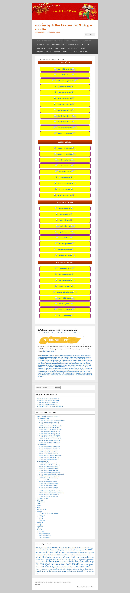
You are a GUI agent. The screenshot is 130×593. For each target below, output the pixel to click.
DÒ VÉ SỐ (57, 52)
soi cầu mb (61, 569)
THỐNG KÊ (40, 52)
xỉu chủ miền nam (65, 208)
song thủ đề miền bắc (65, 104)
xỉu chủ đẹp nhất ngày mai (55, 368)
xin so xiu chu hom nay (76, 365)
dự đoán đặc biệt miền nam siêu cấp (48, 485)
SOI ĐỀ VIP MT (81, 359)
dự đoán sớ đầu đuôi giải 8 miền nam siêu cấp (51, 491)
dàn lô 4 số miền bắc (65, 134)
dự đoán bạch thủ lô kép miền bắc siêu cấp (48, 400)
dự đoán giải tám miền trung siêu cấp (48, 468)
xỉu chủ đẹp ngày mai (43, 368)
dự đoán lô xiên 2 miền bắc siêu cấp (48, 450)
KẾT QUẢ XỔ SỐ (72, 48)
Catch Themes (91, 587)
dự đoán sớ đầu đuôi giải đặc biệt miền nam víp (51, 493)
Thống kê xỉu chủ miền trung (65, 362)
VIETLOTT (83, 48)
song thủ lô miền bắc (65, 75)
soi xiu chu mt (66, 360)
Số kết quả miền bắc (44, 533)
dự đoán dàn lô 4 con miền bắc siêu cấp (47, 402)
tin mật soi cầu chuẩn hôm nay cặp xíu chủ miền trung (68, 363)
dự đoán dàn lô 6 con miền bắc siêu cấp (49, 446)
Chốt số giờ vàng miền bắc (42, 548)
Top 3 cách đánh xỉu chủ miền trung (61, 365)
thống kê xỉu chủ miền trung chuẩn (46, 363)
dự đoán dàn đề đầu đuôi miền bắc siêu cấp (48, 398)
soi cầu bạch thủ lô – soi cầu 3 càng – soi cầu (63, 27)
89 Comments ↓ (77, 333)
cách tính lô (39, 550)
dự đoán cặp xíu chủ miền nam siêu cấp (49, 483)
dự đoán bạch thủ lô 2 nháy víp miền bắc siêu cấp (50, 406)
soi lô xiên (50, 571)
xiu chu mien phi (52, 371)
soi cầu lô (74, 567)
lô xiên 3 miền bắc (65, 166)
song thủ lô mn (65, 238)
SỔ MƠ (65, 52)
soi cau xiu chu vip (47, 357)
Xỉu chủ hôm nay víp (76, 368)
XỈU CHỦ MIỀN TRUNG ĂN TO (54, 373)
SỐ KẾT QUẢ (83, 52)
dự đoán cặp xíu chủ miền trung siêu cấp (49, 465)
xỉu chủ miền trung (65, 269)
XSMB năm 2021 (62, 571)
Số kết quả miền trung (44, 535)
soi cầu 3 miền (51, 561)
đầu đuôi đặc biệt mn (65, 250)
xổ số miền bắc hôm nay (82, 571)
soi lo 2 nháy (42, 571)
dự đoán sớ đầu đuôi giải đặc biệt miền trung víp (51, 474)
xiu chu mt (69, 374)
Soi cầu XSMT (85, 357)
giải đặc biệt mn (65, 214)
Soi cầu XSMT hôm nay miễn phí (57, 359)
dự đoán (43, 552)
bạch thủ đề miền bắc (65, 98)
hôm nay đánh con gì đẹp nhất (76, 556)
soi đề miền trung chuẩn (71, 359)
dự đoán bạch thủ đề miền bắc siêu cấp (47, 404)
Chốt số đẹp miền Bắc (73, 548)
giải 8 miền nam (65, 220)
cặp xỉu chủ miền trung (65, 292)
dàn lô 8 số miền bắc (65, 154)
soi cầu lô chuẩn (83, 566)
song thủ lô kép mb (65, 92)
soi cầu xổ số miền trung (76, 357)
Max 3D (41, 517)
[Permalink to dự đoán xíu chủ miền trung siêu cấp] (61, 344)
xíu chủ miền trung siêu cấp (59, 374)
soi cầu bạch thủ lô (46, 564)
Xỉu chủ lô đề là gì (73, 370)
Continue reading (49, 351)
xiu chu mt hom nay (77, 374)
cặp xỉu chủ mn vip (65, 232)
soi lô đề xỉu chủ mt (54, 360)
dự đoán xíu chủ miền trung (73, 355)
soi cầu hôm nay (45, 566)
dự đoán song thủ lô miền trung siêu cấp (49, 476)
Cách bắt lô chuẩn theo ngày (86, 548)
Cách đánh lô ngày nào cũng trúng (53, 550)
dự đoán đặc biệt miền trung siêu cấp (48, 466)
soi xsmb (55, 571)
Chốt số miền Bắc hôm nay (58, 548)
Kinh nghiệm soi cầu (73, 44)
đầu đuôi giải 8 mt (65, 304)
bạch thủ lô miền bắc (65, 69)
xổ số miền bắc (71, 571)
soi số (61, 360)
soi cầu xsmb (70, 568)
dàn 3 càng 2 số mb (65, 183)
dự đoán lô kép (53, 552)
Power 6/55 (42, 520)
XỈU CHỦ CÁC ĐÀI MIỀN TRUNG (57, 367)
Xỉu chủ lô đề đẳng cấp (51, 370)
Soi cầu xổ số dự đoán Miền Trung (60, 357)
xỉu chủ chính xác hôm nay (72, 367)
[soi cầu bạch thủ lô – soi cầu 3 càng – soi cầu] (65, 20)
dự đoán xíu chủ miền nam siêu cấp (48, 496)
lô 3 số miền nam (65, 255)
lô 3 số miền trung (65, 316)
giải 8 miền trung (65, 280)
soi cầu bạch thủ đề (68, 564)
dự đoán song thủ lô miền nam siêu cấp (49, 494)
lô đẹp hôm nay (74, 559)
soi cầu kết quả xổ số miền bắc (63, 567)
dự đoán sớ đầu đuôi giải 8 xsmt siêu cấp (49, 472)
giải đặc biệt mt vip (65, 275)
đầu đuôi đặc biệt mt (65, 310)
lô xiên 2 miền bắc (65, 160)
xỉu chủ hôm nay (66, 368)
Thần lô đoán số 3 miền (51, 362)
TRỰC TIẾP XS (41, 48)
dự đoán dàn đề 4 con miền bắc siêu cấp (49, 431)
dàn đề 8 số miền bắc (65, 122)
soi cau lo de (40, 562)
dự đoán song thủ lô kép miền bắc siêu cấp (50, 455)
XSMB (50, 48)
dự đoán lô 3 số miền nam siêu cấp (48, 489)
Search (57, 388)
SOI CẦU (48, 52)
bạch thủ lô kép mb (65, 87)
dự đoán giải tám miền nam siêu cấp (48, 487)
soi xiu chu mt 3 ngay (76, 360)
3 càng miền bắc (65, 177)
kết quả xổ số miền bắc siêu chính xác (59, 559)
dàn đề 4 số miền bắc (65, 110)
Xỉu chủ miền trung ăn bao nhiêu (74, 371)
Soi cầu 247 (63, 562)
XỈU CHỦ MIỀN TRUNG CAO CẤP (71, 373)
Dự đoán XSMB (65, 552)
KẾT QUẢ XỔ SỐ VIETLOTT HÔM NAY (49, 513)
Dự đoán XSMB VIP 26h (75, 552)
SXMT (43, 362)
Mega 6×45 (42, 515)
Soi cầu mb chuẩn (86, 41)
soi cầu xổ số (79, 569)
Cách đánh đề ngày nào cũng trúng (74, 550)
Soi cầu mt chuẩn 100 (43, 44)
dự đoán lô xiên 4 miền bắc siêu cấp (48, 453)
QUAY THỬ (73, 52)
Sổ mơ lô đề (85, 44)
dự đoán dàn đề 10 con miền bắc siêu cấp (50, 437)
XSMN (56, 48)
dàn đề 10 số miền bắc (65, 128)
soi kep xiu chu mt (44, 360)
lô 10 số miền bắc (65, 189)
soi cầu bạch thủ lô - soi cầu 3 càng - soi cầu (61, 333)
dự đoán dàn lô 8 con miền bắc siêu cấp (49, 448)
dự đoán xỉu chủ (62, 355)
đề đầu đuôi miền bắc (65, 195)
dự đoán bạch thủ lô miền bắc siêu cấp (49, 427)
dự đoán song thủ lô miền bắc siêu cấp (49, 457)
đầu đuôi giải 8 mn (65, 244)
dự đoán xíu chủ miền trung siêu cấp (57, 330)
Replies (40, 376)
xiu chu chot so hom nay (86, 367)
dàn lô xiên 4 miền (65, 172)
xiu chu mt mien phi (87, 374)
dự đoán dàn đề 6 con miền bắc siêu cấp (49, 433)
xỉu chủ (46, 367)
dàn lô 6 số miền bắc (65, 148)
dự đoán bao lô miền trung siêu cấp (48, 463)
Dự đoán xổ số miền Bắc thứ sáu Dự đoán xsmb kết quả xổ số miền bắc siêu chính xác (62, 555)
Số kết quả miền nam (44, 537)
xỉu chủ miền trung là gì (46, 374)
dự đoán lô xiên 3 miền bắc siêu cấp (48, 452)
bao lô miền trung (65, 286)
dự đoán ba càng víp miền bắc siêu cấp (49, 422)
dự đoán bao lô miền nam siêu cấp (48, 481)
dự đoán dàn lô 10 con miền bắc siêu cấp (49, 440)
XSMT (63, 48)
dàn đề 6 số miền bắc (65, 116)
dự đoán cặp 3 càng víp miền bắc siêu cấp (50, 429)
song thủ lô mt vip (65, 298)
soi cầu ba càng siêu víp (80, 561)
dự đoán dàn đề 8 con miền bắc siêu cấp (49, 435)
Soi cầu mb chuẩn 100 (71, 41)
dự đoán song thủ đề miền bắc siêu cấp (49, 459)
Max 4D (41, 519)
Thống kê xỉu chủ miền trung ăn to (81, 362)
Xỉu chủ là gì (85, 368)
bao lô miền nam (65, 226)
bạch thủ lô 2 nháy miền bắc (65, 81)
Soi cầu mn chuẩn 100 (58, 44)
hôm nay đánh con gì (56, 557)
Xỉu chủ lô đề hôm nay (62, 370)
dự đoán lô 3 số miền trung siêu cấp (48, 470)
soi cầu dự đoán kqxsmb (86, 564)
